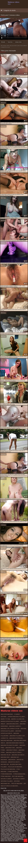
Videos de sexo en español (8, 797)
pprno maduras (6, 776)
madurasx (4, 759)
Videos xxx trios (16, 834)
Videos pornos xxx (16, 835)
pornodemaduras (6, 774)
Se (13, 829)
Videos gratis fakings (19, 816)
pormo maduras (13, 771)
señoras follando (7, 781)
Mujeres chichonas (19, 796)
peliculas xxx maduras (8, 769)
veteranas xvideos (18, 42)
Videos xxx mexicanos (12, 819)
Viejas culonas (5, 805)
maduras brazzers (13, 723)
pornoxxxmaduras (19, 774)
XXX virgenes (16, 801)
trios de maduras (16, 783)
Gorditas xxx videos (18, 809)
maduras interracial (16, 738)
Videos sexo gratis (18, 825)
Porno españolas (10, 824)
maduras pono (10, 747)
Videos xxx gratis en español (9, 811)
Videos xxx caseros (6, 839)
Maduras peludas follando (15, 798)
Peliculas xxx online (6, 825)
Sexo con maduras (15, 795)
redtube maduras (17, 776)
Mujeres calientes (21, 824)
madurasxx (11, 759)
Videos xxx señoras (15, 833)
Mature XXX (4, 840)
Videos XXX (4, 831)
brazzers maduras (7, 714)
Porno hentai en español (19, 839)
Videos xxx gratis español (8, 810)
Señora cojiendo (5, 814)
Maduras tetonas (20, 810)
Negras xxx (23, 837)
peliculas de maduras (15, 766)
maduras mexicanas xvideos (15, 743)
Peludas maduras (11, 830)
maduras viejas (5, 755)
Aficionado (3, 42)
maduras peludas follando (9, 745)
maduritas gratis (14, 762)
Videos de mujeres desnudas (16, 812)
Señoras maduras (14, 837)
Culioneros (9, 809)
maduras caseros (15, 726)
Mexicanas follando (6, 829)
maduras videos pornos (13, 752)
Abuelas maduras (22, 828)
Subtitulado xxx (21, 830)
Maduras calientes (15, 814)
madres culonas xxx (17, 719)
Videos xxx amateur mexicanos (17, 803)
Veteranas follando (20, 815)
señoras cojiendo (19, 778)
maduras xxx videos (18, 755)
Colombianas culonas (7, 816)
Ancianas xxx (18, 802)
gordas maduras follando (16, 716)
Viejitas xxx (24, 795)
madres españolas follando (10, 721)
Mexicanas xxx (5, 795)
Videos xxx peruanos (17, 806)
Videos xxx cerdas (13, 840)
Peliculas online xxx (11, 828)
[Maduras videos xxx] (25, 840)
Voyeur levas (10, 42)
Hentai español (5, 817)
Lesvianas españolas (7, 838)
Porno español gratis (12, 821)
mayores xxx (5, 764)
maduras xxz (15, 757)
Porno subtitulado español (13, 807)
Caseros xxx (8, 801)
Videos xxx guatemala (7, 796)
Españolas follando (6, 834)
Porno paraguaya (18, 838)
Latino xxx (12, 815)
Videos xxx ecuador (12, 823)
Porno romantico (10, 802)
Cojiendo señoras (15, 817)
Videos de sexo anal (13, 831)
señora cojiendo (6, 778)
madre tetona (5, 719)
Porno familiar (10, 826)
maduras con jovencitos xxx (10, 728)
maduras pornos (11, 750)
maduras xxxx (5, 757)
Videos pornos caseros (16, 805)
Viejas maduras (10, 820)
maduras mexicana (6, 740)
